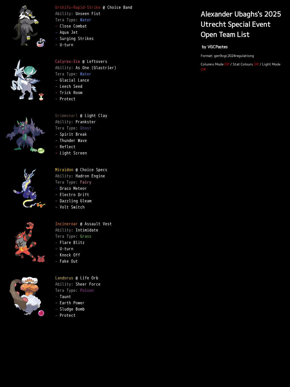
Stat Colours (243, 64)
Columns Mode (212, 64)
